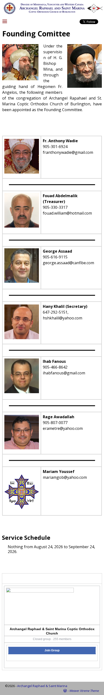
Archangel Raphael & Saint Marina (42, 686)
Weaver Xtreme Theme (84, 690)
